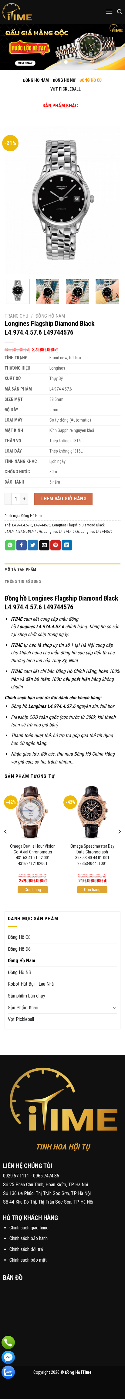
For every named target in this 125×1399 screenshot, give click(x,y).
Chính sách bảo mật (28, 1260)
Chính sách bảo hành (28, 1238)
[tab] (62, 569)
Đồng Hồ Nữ (19, 972)
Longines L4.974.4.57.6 (61, 531)
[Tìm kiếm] (119, 12)
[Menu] (109, 11)
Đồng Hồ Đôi (20, 949)
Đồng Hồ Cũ (19, 937)
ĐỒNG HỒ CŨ (90, 80)
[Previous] (14, 200)
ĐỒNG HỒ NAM (36, 80)
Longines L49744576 (96, 531)
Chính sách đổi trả (26, 1249)
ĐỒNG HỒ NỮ (64, 80)
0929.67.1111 (16, 1176)
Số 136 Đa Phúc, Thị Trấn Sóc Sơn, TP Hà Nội (47, 1193)
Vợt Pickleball (21, 1019)
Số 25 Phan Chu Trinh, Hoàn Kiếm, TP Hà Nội (45, 1184)
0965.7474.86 (46, 1176)
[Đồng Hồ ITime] (36, 12)
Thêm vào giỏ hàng (63, 498)
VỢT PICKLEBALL (65, 89)
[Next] (110, 200)
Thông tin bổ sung (23, 581)
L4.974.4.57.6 (22, 525)
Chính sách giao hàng (29, 1228)
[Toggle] (54, 99)
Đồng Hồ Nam (50, 316)
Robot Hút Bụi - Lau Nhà (31, 984)
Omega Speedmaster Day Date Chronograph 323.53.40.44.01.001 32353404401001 (92, 855)
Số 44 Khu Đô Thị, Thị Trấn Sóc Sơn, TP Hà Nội (48, 1202)
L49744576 (42, 525)
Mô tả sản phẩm (20, 569)
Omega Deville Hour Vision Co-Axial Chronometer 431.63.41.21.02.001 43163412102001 (33, 855)
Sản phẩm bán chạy (26, 996)
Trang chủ (16, 316)
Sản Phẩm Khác (23, 1008)
